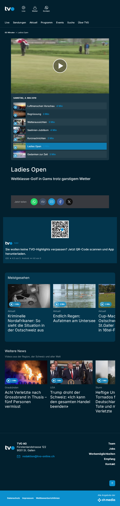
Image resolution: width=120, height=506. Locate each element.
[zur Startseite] (9, 8)
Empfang (109, 458)
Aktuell (33, 22)
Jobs (112, 448)
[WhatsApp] (34, 201)
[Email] (51, 201)
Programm (47, 22)
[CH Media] (106, 499)
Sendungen (19, 22)
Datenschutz (13, 498)
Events (60, 22)
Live (7, 22)
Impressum (28, 498)
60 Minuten (10, 32)
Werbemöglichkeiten (102, 453)
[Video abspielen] (60, 65)
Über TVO (83, 22)
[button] (42, 201)
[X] (69, 201)
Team (111, 443)
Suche (70, 22)
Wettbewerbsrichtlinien (48, 498)
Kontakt (110, 464)
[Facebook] (60, 201)
